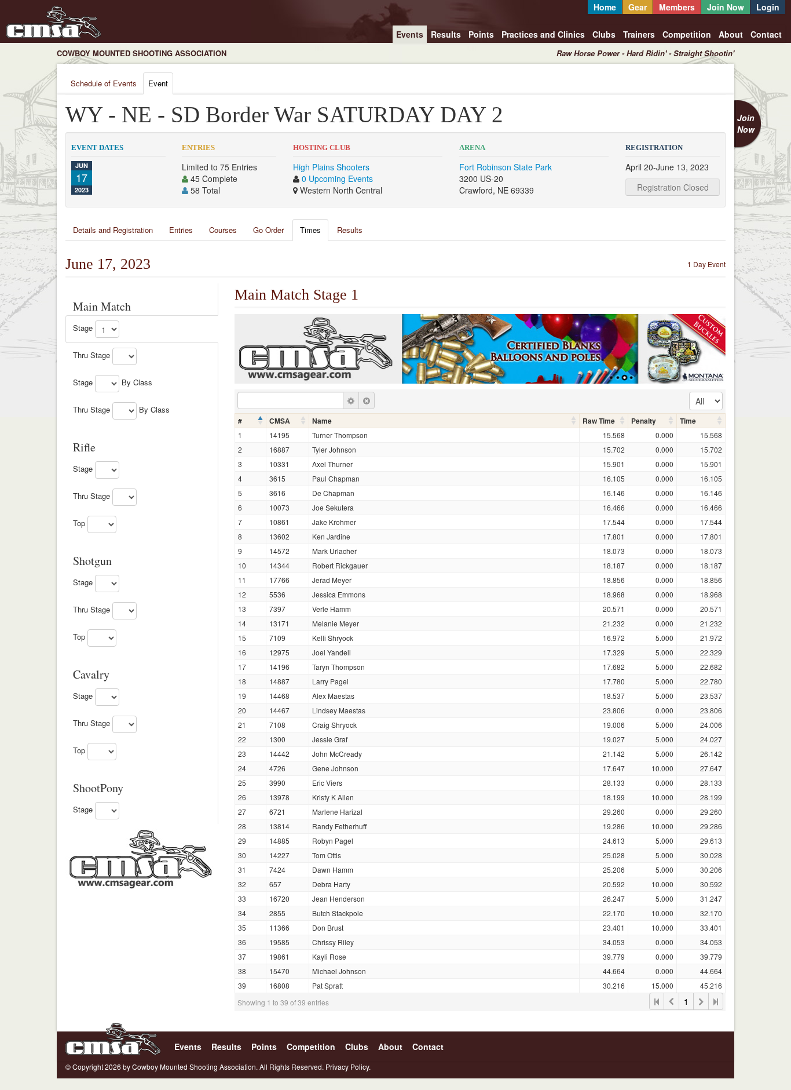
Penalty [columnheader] (643, 420)
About (731, 34)
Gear (637, 7)
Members (677, 7)
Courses (223, 229)
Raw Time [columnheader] (599, 420)
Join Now (725, 7)
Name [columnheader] (322, 420)
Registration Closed (673, 187)
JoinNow (746, 123)
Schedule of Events (104, 83)
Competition (686, 34)
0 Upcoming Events (337, 178)
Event (158, 83)
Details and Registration (113, 229)
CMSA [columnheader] (279, 420)
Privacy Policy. (348, 1066)
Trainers (639, 34)
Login (767, 7)
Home (605, 7)
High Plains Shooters (331, 167)
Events (409, 34)
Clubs (604, 34)
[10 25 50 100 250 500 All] (706, 401)
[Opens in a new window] (140, 857)
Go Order (268, 229)
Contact (766, 34)
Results (446, 34)
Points (481, 34)
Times (310, 229)
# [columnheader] (240, 420)
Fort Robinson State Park (505, 167)
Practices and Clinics (543, 34)
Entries (181, 229)
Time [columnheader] (688, 420)
